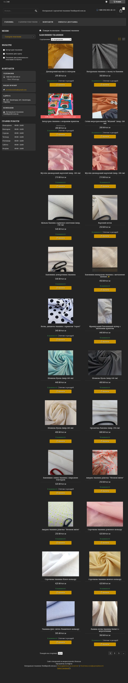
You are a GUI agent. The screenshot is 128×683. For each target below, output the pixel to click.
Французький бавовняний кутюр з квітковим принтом (104, 327)
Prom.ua (78, 661)
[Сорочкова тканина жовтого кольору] (105, 563)
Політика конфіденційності (92, 666)
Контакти (48, 22)
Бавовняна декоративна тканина (61, 275)
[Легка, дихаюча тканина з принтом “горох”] (61, 311)
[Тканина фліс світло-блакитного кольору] (61, 613)
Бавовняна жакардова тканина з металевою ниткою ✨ (105, 276)
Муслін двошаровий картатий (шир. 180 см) (60, 173)
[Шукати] (36, 11)
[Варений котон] (105, 207)
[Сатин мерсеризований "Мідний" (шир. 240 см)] (105, 105)
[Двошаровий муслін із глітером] (61, 56)
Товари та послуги (51, 31)
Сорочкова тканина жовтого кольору (104, 579)
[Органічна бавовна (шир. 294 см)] (105, 412)
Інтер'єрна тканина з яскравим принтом (60, 121)
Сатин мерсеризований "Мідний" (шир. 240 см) (105, 122)
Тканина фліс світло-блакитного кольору (60, 629)
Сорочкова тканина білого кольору (60, 579)
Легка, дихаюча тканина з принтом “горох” (60, 326)
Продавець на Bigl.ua (64, 664)
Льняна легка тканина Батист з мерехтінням (105, 630)
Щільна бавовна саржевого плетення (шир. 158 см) (60, 224)
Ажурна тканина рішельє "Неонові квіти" (105, 478)
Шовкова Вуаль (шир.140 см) (60, 378)
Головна (8, 22)
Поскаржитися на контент (68, 666)
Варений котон (105, 223)
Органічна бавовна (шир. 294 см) (105, 428)
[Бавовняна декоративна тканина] (61, 259)
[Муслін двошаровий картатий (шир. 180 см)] (61, 157)
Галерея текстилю (28, 22)
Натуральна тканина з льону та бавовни (105, 72)
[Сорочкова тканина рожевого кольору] (105, 514)
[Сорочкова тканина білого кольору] (61, 563)
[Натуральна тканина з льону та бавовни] (105, 56)
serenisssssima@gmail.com (16, 90)
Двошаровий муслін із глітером (60, 72)
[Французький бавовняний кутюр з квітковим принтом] (105, 311)
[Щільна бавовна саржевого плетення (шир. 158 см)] (61, 207)
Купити (62, 85)
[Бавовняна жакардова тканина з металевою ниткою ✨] (105, 259)
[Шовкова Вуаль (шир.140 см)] (61, 362)
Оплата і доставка (68, 22)
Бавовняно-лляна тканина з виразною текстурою (60, 479)
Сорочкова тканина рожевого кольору (105, 530)
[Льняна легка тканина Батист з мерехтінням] (105, 613)
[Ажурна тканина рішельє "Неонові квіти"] (105, 462)
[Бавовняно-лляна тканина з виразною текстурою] (61, 462)
